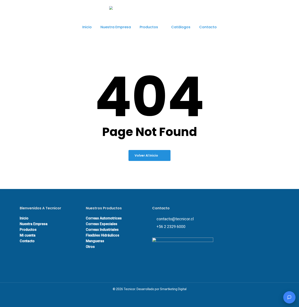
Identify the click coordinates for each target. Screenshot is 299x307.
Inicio (24, 218)
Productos (28, 230)
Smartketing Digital (173, 289)
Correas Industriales (102, 230)
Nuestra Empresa (33, 224)
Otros (90, 247)
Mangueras (95, 241)
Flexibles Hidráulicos (102, 235)
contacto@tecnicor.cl (175, 219)
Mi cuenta (27, 235)
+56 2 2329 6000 (171, 226)
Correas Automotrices (104, 218)
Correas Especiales (101, 224)
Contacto (27, 241)
